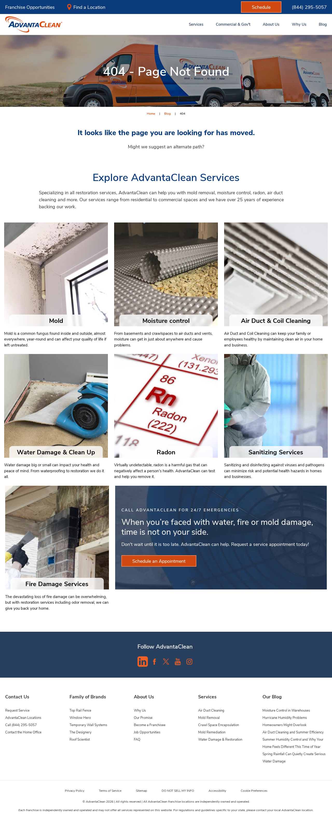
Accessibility (217, 790)
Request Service (17, 710)
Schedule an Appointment (158, 561)
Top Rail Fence (80, 710)
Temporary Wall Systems (88, 724)
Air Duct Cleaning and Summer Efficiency (293, 732)
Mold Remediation (211, 732)
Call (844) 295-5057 (21, 724)
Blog (167, 113)
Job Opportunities (147, 732)
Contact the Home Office (23, 732)
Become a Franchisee (149, 724)
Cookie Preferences (254, 790)
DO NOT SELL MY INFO (178, 790)
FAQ (137, 739)
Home (151, 113)
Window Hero (80, 717)
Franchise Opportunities (30, 7)
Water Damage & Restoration (220, 739)
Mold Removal (209, 717)
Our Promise (143, 717)
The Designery (81, 732)
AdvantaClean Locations (23, 717)
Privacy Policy (74, 790)
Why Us (140, 710)
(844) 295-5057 (309, 7)
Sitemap (141, 790)
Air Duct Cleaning (211, 710)
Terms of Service (110, 790)
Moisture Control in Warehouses (286, 710)
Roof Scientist (80, 739)
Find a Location (89, 7)
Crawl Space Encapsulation (218, 724)
